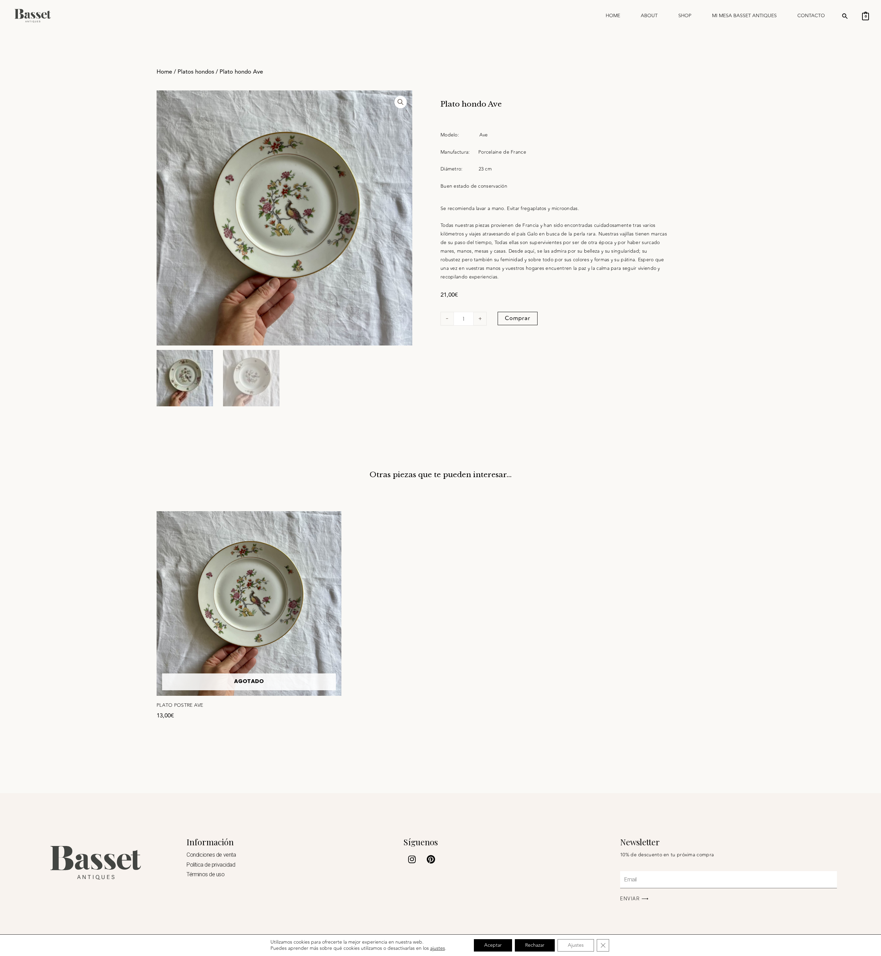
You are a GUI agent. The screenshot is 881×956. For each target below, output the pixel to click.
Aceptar (493, 945)
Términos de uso (205, 874)
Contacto (811, 15)
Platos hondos (196, 71)
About (649, 15)
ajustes (437, 948)
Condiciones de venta (211, 854)
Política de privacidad (211, 864)
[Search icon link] (845, 17)
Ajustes (576, 945)
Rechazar (534, 945)
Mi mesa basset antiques (744, 15)
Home (613, 15)
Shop (684, 15)
